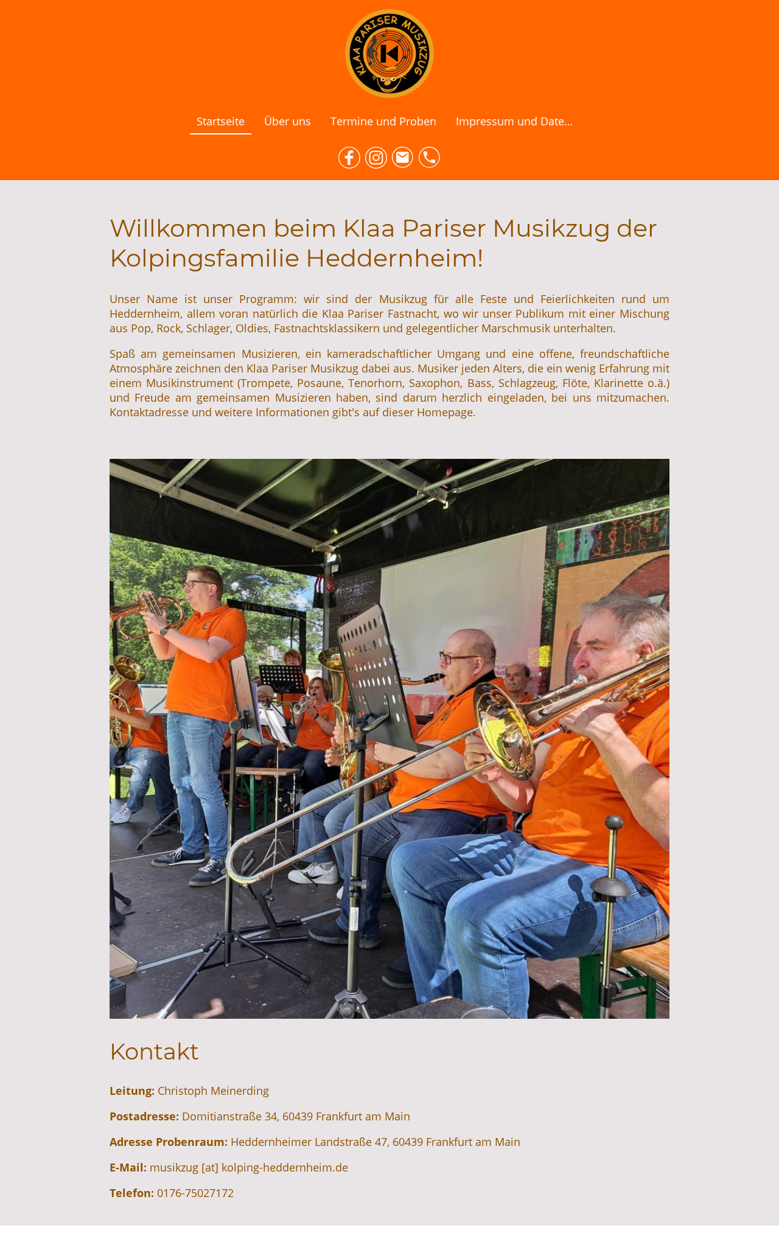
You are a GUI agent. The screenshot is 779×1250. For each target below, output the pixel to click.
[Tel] (430, 158)
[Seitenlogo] (389, 53)
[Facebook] (349, 158)
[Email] (403, 158)
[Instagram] (376, 158)
